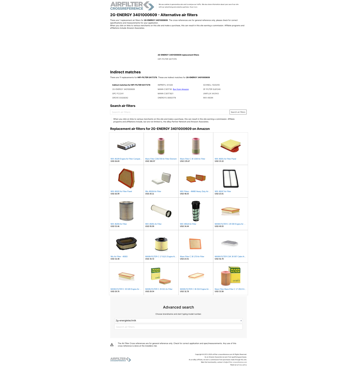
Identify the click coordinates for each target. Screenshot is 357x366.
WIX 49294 (208, 98)
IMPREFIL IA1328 (165, 85)
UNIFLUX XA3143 (211, 93)
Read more (193, 7)
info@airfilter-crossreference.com (235, 362)
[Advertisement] (133, 49)
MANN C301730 (165, 89)
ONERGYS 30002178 (167, 98)
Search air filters (238, 112)
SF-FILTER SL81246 (211, 89)
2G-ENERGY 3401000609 (123, 89)
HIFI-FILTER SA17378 (167, 59)
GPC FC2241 (118, 93)
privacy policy (242, 365)
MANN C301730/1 (165, 93)
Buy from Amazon (181, 89)
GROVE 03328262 (120, 98)
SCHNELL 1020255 (211, 85)
